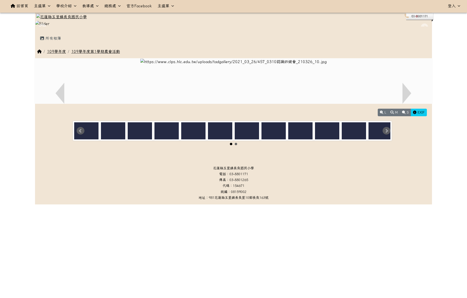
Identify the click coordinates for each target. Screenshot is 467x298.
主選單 (40, 6)
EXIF (420, 112)
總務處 (110, 6)
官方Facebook (139, 6)
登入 (452, 6)
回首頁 (22, 6)
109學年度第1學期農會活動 (95, 51)
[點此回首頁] (233, 24)
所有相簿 (52, 38)
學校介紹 (64, 6)
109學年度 (56, 51)
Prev (80, 131)
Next (386, 131)
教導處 (88, 6)
